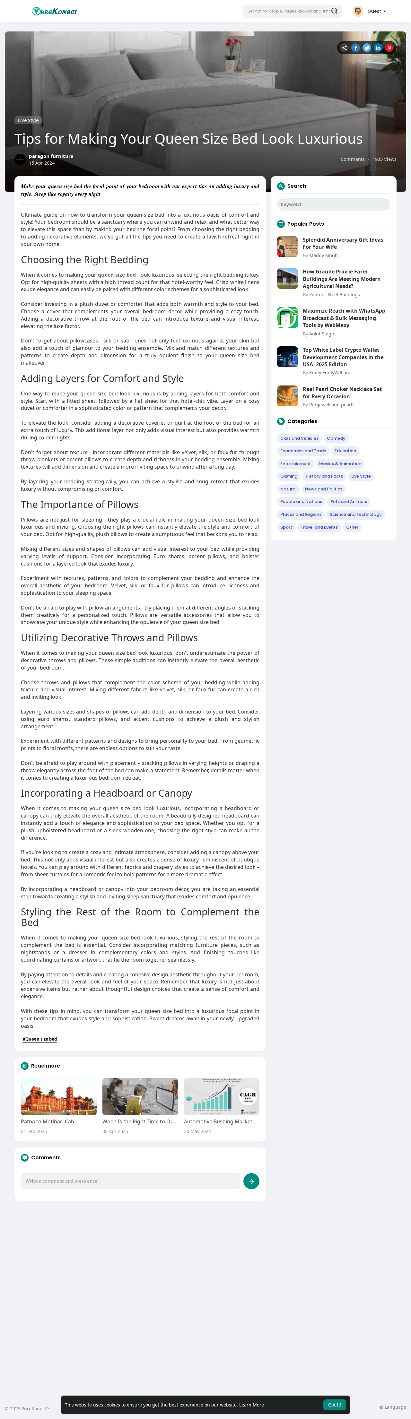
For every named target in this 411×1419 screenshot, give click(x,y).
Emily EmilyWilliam (330, 372)
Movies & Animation (340, 464)
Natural (288, 489)
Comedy (336, 438)
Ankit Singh (321, 333)
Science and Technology (356, 514)
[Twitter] (367, 47)
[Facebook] (356, 47)
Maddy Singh (323, 255)
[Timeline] (344, 47)
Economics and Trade (303, 451)
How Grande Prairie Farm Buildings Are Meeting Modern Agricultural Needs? (342, 279)
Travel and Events (319, 527)
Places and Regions (300, 514)
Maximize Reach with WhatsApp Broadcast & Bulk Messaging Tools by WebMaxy (344, 318)
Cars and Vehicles (299, 438)
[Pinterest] (389, 47)
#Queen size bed (40, 1039)
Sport (286, 527)
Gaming (288, 476)
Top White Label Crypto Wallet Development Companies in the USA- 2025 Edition (343, 357)
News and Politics (323, 489)
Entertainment (295, 464)
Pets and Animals (348, 501)
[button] (292, 11)
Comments (353, 159)
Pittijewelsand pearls (331, 404)
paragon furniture (51, 156)
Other (352, 527)
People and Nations (301, 501)
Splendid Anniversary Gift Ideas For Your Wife (343, 243)
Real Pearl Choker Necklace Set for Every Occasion (342, 392)
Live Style (28, 120)
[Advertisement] (197, 1258)
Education (345, 451)
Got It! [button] (334, 1405)
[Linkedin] (378, 47)
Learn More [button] (251, 1405)
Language (394, 1407)
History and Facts (324, 476)
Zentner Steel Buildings (334, 294)
